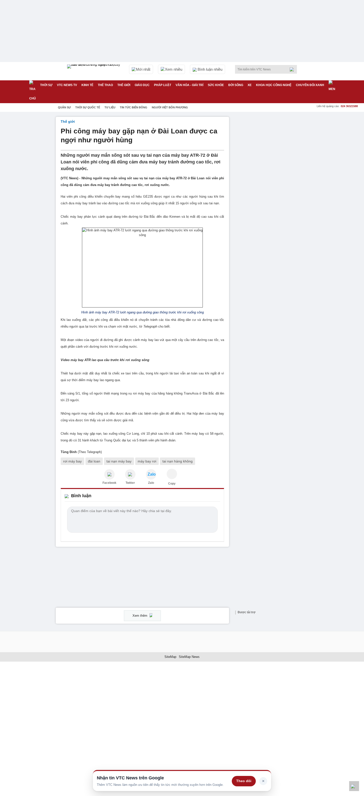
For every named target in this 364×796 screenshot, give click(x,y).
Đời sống (235, 85)
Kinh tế (87, 85)
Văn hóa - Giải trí (189, 85)
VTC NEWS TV (67, 85)
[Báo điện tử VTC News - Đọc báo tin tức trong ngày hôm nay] (94, 71)
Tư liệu (109, 107)
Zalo (151, 483)
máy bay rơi (147, 461)
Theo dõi (243, 781)
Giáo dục (142, 85)
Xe (250, 85)
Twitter (130, 483)
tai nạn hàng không (177, 461)
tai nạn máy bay (118, 461)
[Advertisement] (271, 191)
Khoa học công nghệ (273, 85)
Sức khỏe (216, 85)
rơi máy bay (72, 461)
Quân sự (64, 107)
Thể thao (105, 85)
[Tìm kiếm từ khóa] (293, 69)
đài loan (94, 461)
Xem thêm (140, 615)
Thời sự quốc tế (87, 107)
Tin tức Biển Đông (133, 107)
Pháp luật (162, 85)
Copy (172, 483)
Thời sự (46, 85)
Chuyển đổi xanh (310, 85)
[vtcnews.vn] (109, 474)
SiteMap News (189, 657)
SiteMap (170, 657)
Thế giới (123, 85)
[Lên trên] (354, 786)
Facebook (109, 483)
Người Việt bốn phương (170, 107)
